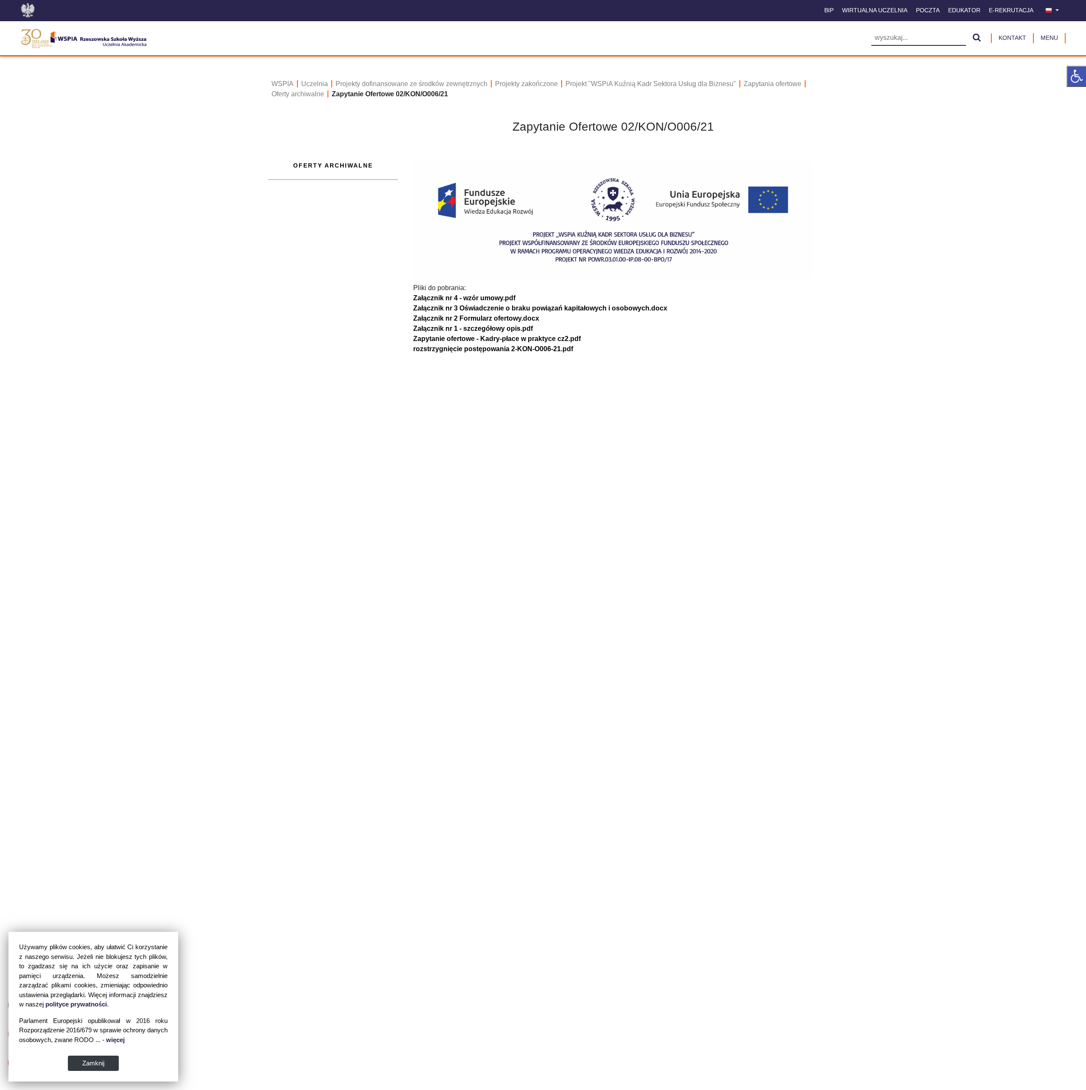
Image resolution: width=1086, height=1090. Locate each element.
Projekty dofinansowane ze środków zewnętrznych (411, 83)
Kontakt (1012, 37)
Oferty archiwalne (298, 94)
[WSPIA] (83, 37)
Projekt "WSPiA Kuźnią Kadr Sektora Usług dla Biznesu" (650, 83)
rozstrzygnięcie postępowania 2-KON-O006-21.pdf (493, 348)
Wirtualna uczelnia (874, 10)
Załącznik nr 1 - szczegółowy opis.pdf (473, 328)
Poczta (928, 10)
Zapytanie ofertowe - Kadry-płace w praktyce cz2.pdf (497, 338)
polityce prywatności (76, 1004)
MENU (1049, 37)
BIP (829, 10)
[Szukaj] (976, 38)
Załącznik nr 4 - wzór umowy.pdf (464, 298)
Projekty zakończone (526, 83)
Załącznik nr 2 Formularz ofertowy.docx (476, 318)
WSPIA (283, 83)
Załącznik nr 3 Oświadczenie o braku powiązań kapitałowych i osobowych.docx (540, 308)
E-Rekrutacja (1011, 10)
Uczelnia (314, 83)
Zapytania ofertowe (772, 83)
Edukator (964, 10)
